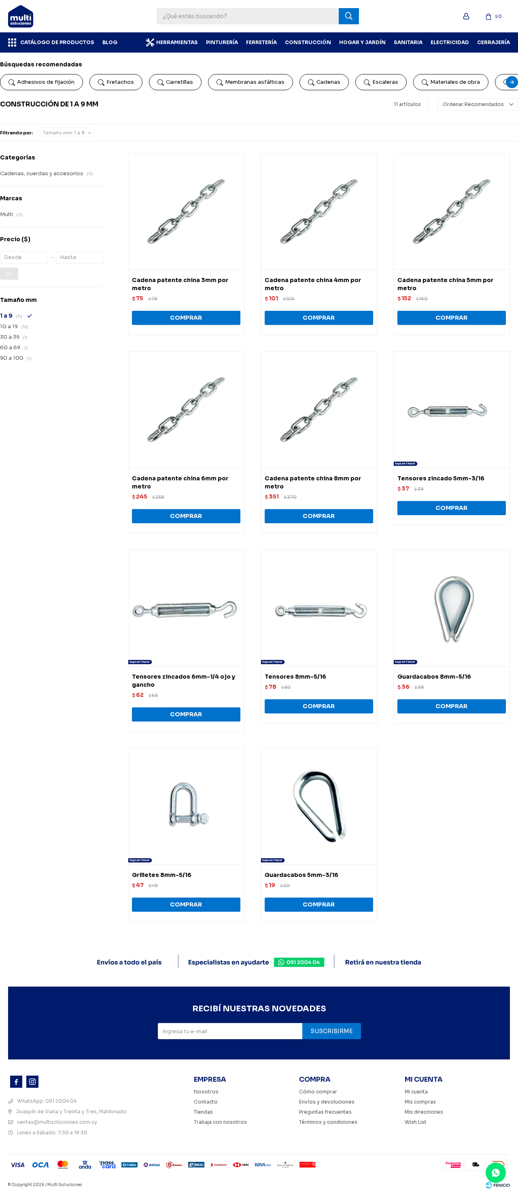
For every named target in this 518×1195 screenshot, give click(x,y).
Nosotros (206, 1092)
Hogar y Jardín (362, 42)
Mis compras (420, 1102)
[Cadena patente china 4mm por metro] (319, 211)
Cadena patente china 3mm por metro (180, 284)
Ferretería (261, 42)
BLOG (109, 42)
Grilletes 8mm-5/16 (161, 875)
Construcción (308, 42)
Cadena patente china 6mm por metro (180, 482)
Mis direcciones (424, 1112)
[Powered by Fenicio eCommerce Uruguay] (498, 1185)
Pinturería (222, 42)
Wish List (416, 1122)
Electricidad (450, 42)
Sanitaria (408, 42)
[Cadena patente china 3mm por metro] (186, 211)
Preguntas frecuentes (325, 1112)
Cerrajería (493, 42)
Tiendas (203, 1112)
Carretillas (179, 82)
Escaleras (385, 82)
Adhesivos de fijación (45, 82)
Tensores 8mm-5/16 (295, 676)
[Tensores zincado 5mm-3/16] (451, 409)
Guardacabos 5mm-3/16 (301, 875)
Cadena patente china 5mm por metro (445, 284)
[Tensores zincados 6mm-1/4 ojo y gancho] (186, 608)
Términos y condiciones (328, 1122)
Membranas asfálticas (254, 82)
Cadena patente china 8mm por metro (313, 482)
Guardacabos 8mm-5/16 (434, 676)
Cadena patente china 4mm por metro (313, 284)
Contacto (206, 1102)
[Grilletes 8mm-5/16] (186, 806)
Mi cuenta (416, 1092)
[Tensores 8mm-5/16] (319, 608)
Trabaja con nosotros (220, 1122)
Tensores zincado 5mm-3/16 (440, 478)
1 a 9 (64, 133)
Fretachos (120, 82)
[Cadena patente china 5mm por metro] (451, 211)
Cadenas (328, 82)
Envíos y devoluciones (327, 1102)
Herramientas (177, 42)
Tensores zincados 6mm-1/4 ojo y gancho (183, 680)
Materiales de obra (455, 82)
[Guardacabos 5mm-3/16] (319, 806)
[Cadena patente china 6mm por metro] (186, 409)
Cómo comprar (318, 1092)
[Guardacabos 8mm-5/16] (451, 608)
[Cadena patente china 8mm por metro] (319, 409)
